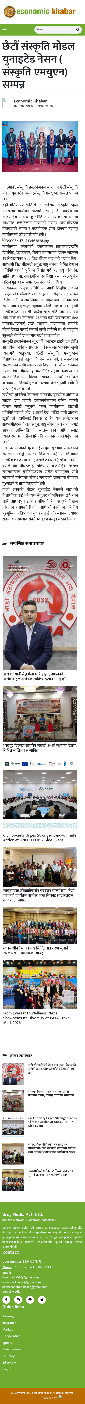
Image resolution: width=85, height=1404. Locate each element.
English (7, 1369)
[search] (78, 30)
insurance (9, 1323)
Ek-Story (8, 1356)
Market (7, 1329)
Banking (8, 1316)
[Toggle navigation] (4, 29)
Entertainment (13, 1349)
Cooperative (11, 1336)
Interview (9, 1362)
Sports (7, 1343)
